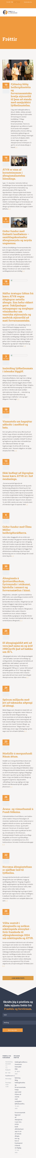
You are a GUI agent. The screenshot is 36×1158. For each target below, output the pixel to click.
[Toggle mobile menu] (32, 12)
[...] (16, 147)
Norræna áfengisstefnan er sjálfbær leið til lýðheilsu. (17, 869)
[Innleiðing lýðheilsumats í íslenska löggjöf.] (19, 359)
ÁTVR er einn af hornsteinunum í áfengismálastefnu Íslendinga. (17, 161)
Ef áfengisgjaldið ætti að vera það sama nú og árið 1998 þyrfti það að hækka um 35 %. (18, 647)
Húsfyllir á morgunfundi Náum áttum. (17, 755)
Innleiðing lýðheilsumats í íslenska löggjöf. (17, 360)
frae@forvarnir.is (8, 1075)
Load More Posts (18, 978)
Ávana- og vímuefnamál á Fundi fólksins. (18, 810)
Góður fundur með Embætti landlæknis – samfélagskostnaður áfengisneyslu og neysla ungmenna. (17, 222)
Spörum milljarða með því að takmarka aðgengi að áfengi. (17, 702)
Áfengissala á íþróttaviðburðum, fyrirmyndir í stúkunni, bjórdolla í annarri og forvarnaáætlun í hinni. (17, 584)
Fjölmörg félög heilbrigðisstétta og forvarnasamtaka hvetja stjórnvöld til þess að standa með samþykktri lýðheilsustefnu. (15, 70)
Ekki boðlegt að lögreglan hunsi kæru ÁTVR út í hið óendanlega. (18, 476)
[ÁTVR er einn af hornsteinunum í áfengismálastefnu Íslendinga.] (19, 161)
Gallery (20, 70)
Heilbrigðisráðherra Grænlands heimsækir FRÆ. (18, 1065)
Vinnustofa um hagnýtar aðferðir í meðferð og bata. (17, 424)
